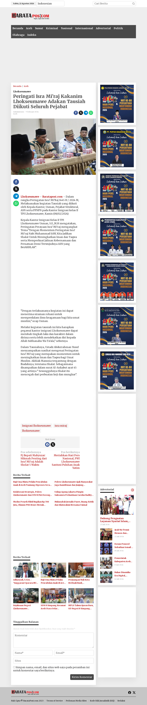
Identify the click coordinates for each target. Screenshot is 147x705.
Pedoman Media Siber (76, 701)
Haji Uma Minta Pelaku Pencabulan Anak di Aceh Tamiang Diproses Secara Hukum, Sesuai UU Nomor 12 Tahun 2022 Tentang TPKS (32, 484)
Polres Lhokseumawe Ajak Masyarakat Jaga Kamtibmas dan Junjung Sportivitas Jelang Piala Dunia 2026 (74, 484)
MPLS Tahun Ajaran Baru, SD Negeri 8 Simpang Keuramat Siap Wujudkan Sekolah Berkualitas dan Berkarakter (80, 607)
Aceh (15, 114)
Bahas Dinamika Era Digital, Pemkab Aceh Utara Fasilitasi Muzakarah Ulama (124, 574)
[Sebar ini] (76, 113)
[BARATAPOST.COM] (30, 15)
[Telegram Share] (86, 113)
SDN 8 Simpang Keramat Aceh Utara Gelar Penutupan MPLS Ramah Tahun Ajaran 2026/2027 (53, 607)
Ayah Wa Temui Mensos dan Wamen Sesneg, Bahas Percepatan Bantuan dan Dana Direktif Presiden (123, 532)
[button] (133, 3)
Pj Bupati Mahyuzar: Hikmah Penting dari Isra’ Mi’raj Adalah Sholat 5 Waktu (34, 458)
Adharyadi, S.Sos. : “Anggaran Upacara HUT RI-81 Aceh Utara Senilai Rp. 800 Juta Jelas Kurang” (25, 582)
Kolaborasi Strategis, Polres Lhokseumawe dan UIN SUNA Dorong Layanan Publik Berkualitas (31, 494)
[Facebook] (47, 444)
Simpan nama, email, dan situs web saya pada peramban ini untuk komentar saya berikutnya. (51, 669)
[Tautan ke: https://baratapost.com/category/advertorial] (132, 490)
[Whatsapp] (91, 113)
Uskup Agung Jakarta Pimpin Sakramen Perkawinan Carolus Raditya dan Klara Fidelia (74, 494)
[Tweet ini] (81, 113)
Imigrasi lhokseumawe (36, 425)
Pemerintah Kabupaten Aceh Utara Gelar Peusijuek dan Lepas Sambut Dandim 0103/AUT (122, 560)
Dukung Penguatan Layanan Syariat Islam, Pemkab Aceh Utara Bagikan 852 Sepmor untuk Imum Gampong (116, 520)
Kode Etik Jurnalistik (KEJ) (102, 701)
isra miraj (61, 425)
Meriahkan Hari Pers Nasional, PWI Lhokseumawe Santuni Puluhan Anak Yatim (66, 460)
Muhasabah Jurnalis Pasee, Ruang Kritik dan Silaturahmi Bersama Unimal (74, 503)
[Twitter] (53, 444)
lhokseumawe (31, 430)
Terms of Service (55, 701)
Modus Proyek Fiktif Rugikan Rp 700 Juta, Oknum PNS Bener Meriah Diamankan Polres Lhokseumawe (31, 504)
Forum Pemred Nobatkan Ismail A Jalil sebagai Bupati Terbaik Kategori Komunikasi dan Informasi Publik (124, 546)
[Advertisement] (93, 15)
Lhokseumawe (22, 91)
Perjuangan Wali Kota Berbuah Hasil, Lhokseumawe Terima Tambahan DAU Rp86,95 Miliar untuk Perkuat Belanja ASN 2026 (80, 582)
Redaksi (121, 701)
